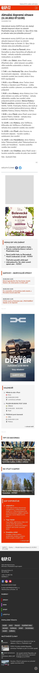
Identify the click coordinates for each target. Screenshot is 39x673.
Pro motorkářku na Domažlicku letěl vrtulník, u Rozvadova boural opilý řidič (17, 292)
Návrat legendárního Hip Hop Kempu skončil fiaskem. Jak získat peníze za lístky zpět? (16, 282)
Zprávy (11, 547)
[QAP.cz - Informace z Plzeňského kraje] (6, 7)
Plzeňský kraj (27, 625)
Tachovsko (29, 628)
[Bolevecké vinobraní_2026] (19, 221)
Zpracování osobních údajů (8, 585)
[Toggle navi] (36, 8)
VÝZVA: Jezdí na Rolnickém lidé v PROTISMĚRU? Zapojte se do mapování (18, 302)
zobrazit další (30, 426)
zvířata (12, 631)
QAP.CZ (4, 547)
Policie (17, 625)
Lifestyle (6, 614)
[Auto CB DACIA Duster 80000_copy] (18, 381)
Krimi (5, 605)
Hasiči (5, 631)
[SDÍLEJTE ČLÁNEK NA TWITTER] (20, 167)
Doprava (13, 628)
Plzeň (5, 625)
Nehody (5, 628)
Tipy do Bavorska (11, 438)
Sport (5, 610)
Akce (10, 625)
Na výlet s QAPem (11, 469)
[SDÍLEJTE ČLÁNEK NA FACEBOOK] (16, 167)
